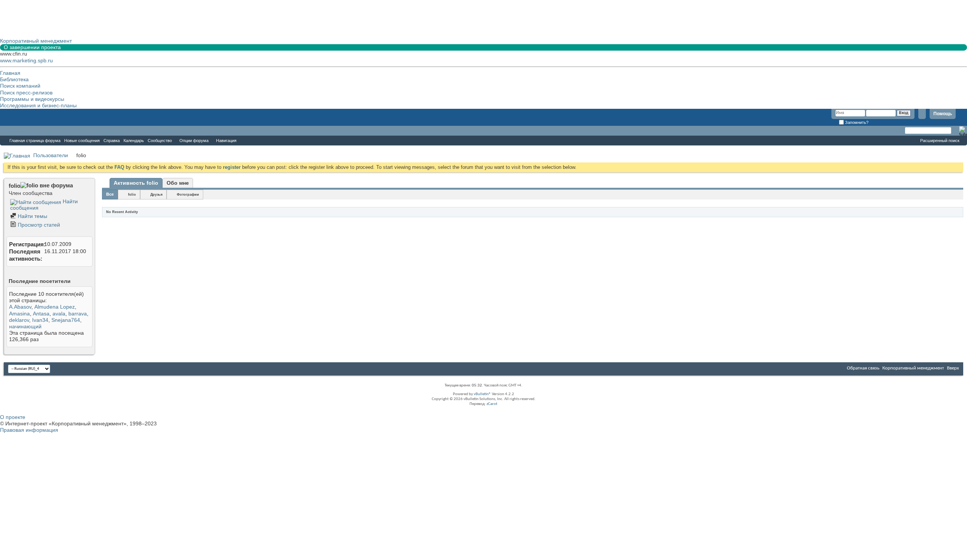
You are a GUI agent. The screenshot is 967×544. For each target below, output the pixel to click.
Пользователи (50, 155)
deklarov (19, 320)
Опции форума (194, 140)
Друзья (156, 194)
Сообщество (160, 140)
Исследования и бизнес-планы (38, 105)
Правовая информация (29, 430)
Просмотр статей (38, 225)
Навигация (226, 140)
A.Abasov (20, 307)
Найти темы (31, 216)
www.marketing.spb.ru (26, 60)
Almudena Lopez (54, 307)
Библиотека (14, 79)
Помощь (942, 113)
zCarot (492, 404)
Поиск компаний (20, 86)
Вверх (953, 368)
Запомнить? (856, 122)
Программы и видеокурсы (32, 99)
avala (59, 314)
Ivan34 (40, 320)
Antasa (41, 314)
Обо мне (178, 183)
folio (132, 194)
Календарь (134, 140)
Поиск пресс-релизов (26, 93)
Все (110, 194)
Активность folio (136, 183)
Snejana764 (65, 320)
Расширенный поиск (939, 140)
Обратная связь (863, 368)
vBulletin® (482, 394)
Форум (15, 130)
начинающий (25, 326)
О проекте (12, 417)
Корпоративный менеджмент (913, 368)
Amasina (19, 314)
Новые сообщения (82, 140)
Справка (111, 140)
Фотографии (188, 194)
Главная (10, 73)
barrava (77, 314)
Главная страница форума (34, 140)
